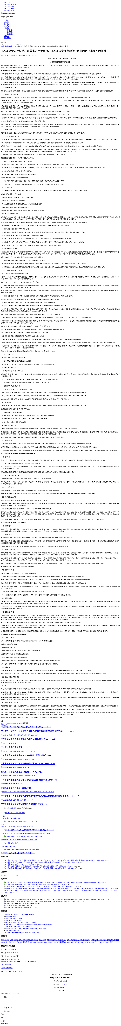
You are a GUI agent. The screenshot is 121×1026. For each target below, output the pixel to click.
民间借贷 (39, 942)
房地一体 (73, 942)
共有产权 (3, 940)
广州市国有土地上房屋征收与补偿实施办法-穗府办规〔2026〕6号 (29, 780)
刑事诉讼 (6, 24)
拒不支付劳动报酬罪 (23, 940)
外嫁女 (81, 942)
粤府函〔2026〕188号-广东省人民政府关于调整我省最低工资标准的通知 (26, 928)
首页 (2, 46)
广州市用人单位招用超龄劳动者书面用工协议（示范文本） (26, 755)
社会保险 (35, 940)
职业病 (8, 942)
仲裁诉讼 (6, 28)
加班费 (11, 940)
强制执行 (6, 36)
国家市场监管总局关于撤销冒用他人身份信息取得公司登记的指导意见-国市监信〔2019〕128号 (88, 888)
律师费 (7, 940)
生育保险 (55, 942)
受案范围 (15, 940)
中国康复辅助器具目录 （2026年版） (17, 788)
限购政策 (67, 942)
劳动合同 (41, 940)
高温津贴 (102, 940)
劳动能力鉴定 (115, 940)
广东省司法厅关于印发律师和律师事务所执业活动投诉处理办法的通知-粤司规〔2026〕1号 (40, 796)
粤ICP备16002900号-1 (60, 987)
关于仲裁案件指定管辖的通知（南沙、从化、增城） (51, 884)
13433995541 (12, 949)
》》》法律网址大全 (9, 10)
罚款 (85, 942)
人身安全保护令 (95, 940)
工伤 (96, 942)
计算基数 (61, 942)
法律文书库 (7, 38)
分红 (30, 940)
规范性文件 (12, 46)
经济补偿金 (18, 942)
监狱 (77, 942)
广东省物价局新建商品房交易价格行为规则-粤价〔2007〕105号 (28, 739)
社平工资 (81, 940)
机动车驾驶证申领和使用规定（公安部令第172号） (19, 926)
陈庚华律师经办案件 (10, 4)
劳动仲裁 (10, 30)
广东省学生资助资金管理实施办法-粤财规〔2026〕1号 (24, 804)
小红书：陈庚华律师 (10, 8)
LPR (88, 942)
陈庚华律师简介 (8, 2)
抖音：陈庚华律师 (9, 6)
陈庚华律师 (12, 13)
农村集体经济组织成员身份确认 (56, 940)
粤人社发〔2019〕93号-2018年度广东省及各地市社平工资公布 (60, 886)
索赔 (45, 940)
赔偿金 (108, 942)
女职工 (112, 942)
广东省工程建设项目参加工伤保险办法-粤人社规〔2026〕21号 (28, 764)
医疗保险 (70, 940)
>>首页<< (7, 20)
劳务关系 (50, 942)
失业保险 (75, 940)
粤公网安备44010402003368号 (10, 993)
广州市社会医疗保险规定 (11, 747)
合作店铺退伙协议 (21, 905)
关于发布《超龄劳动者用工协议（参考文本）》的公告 (20, 922)
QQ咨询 (3, 1021)
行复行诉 (10, 34)
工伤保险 (108, 940)
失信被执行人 (102, 942)
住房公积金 (33, 942)
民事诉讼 (10, 32)
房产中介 (12, 942)
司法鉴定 (26, 942)
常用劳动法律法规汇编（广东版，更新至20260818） (20, 914)
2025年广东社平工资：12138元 (13, 918)
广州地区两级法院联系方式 (29, 903)
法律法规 (6, 22)
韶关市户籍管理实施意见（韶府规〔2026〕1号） (22, 772)
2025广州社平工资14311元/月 (13, 920)
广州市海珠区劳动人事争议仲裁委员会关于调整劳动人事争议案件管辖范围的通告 (28, 924)
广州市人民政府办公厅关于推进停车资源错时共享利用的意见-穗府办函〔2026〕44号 (37, 731)
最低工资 (92, 942)
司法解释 (44, 942)
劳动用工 (6, 26)
